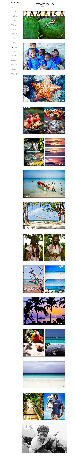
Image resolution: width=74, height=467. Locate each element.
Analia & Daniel (15, 41)
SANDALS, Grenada (14, 23)
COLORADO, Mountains (14, 52)
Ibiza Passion (14, 19)
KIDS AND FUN (15, 25)
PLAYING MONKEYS (14, 70)
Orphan (15, 20)
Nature (14, 50)
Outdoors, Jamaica (14, 37)
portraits (14, 66)
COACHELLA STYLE (14, 75)
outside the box (14, 33)
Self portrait (14, 39)
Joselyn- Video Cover (14, 48)
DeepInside (14, 32)
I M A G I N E (14, 14)
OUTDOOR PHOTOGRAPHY (14, 64)
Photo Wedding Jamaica (14, 7)
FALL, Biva (14, 56)
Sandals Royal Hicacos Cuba (14, 24)
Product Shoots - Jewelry (14, 46)
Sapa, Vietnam (14, 51)
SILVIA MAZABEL (14, 3)
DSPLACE (14, 12)
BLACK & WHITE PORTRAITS (14, 16)
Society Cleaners (14, 28)
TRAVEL (14, 15)
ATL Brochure (14, 29)
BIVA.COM (14, 43)
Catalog (15, 59)
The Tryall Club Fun (14, 34)
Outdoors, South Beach (14, 60)
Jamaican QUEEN (14, 30)
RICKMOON (14, 38)
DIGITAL (14, 61)
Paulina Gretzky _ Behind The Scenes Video (14, 68)
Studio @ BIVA (14, 21)
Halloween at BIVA (14, 55)
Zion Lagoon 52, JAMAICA (14, 73)
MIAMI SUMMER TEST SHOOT (14, 74)
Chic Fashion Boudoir (14, 65)
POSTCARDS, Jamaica (14, 47)
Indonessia (14, 42)
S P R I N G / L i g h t (14, 77)
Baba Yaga (14, 11)
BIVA (14, 57)
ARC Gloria (14, 10)
